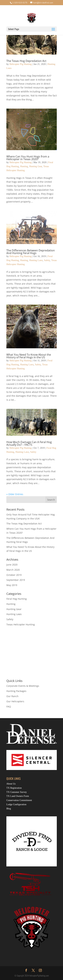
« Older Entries (14, 494)
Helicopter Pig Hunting (20, 64)
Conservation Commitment (19, 800)
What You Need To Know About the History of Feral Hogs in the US (28, 356)
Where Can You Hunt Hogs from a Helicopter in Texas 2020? (27, 158)
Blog (8, 808)
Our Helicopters (15, 701)
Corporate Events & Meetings (22, 685)
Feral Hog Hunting (16, 598)
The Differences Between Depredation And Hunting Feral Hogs (30, 252)
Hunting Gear (35, 166)
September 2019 (15, 579)
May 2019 (11, 585)
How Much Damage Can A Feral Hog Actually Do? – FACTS (29, 443)
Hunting (24, 166)
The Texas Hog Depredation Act (26, 61)
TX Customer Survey (16, 792)
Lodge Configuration (16, 804)
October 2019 (14, 574)
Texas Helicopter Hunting (20, 624)
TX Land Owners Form (17, 796)
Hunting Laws (36, 260)
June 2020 (11, 564)
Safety (47, 260)
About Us (10, 783)
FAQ (8, 706)
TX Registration (14, 788)
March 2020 (13, 569)
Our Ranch (12, 696)
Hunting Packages (16, 691)
